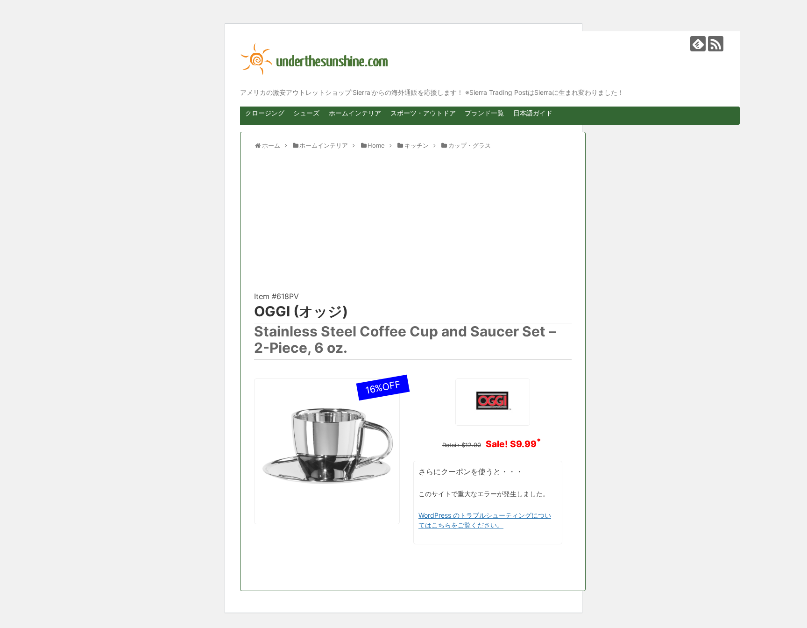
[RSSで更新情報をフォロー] (715, 43)
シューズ (306, 113)
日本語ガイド (532, 113)
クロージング (264, 113)
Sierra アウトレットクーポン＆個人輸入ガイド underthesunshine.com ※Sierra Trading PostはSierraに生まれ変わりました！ (483, 59)
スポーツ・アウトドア (423, 113)
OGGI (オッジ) (301, 311)
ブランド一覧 (484, 113)
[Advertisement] (413, 224)
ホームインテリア (355, 113)
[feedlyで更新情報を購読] (698, 43)
